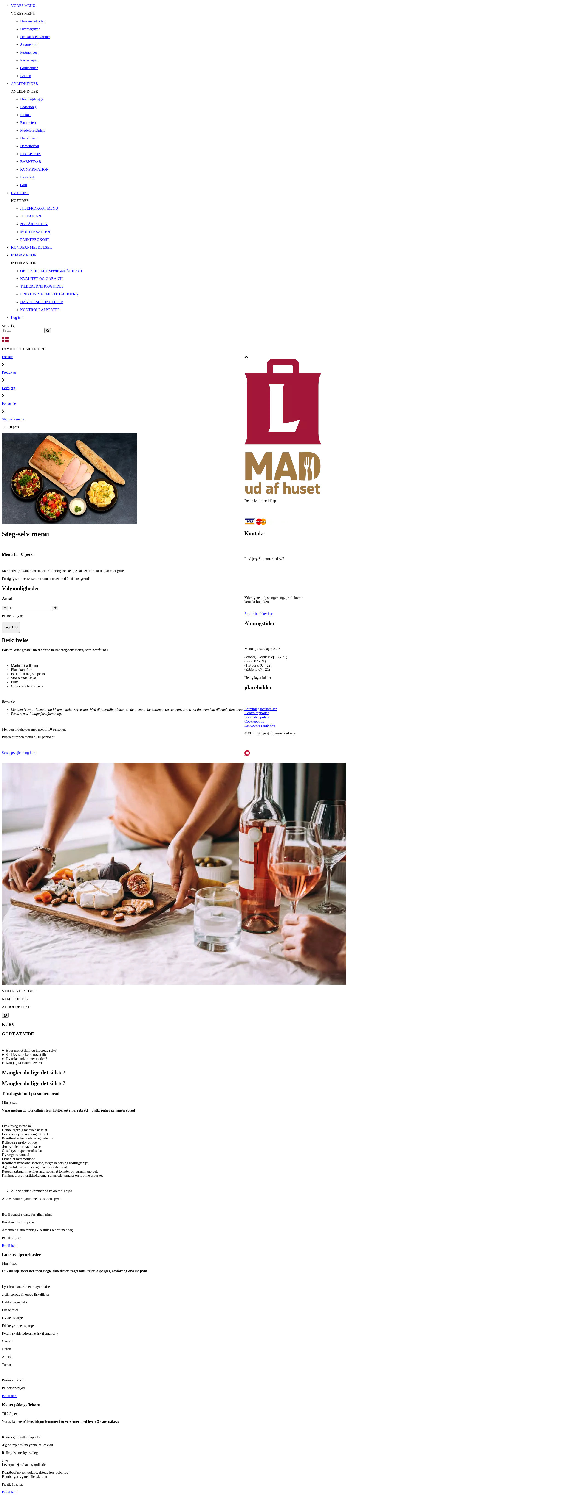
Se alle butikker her (258, 614)
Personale (9, 404)
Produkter (9, 372)
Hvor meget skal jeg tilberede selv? (31, 1050)
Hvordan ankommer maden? (26, 1059)
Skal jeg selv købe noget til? (26, 1054)
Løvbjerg (8, 388)
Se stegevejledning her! (19, 753)
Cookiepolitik (254, 721)
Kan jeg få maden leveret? (25, 1063)
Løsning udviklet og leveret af (272, 744)
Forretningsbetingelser (260, 709)
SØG (5, 326)
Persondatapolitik (256, 717)
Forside (7, 357)
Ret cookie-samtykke (259, 725)
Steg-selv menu (13, 419)
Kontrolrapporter (256, 713)
